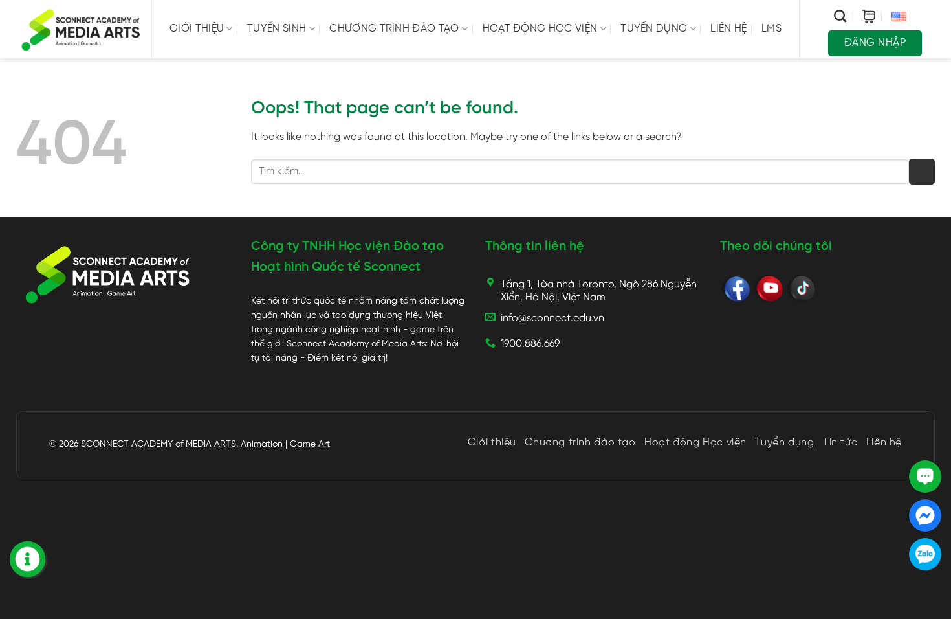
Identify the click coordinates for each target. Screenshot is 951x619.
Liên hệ (728, 28)
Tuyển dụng (653, 28)
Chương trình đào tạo (394, 28)
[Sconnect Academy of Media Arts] (81, 29)
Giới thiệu (196, 28)
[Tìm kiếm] (840, 16)
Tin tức (840, 442)
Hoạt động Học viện (695, 442)
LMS (771, 28)
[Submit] (922, 171)
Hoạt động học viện (540, 28)
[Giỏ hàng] (869, 16)
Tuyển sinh (276, 28)
